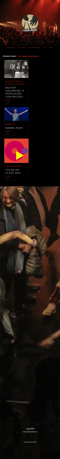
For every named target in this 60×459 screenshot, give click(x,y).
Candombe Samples (34, 47)
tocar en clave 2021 (13, 166)
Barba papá (10, 124)
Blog (44, 47)
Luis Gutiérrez (21, 47)
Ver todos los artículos (28, 56)
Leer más (7, 100)
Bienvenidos (11, 47)
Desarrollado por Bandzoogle (30, 442)
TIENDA (51, 47)
